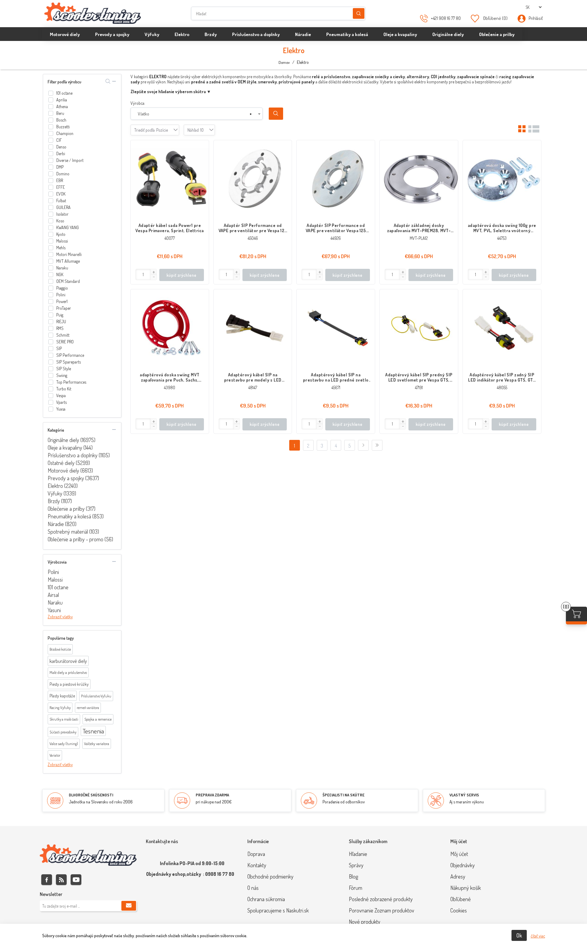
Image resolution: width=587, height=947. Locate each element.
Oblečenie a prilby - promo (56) (80, 539)
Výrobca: (138, 103)
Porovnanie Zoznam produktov (381, 910)
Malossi (62, 240)
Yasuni (54, 610)
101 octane (64, 93)
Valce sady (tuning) (64, 743)
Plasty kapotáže (62, 695)
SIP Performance (70, 355)
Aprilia (61, 99)
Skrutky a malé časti (64, 719)
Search (276, 114)
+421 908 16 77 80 (446, 18)
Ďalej (363, 445)
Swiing (61, 375)
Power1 (62, 301)
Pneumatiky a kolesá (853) (76, 516)
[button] (153, 272)
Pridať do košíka (201, 148)
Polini (60, 294)
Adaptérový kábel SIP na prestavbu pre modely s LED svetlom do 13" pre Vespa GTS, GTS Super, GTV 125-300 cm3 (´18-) (253, 377)
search (108, 81)
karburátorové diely (68, 661)
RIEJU (61, 321)
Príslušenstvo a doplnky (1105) (79, 455)
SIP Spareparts (68, 361)
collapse (114, 81)
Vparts (61, 402)
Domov (284, 62)
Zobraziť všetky (60, 616)
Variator (55, 755)
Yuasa (60, 408)
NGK (59, 274)
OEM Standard (68, 281)
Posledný (377, 445)
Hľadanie (358, 13)
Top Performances (71, 382)
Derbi (60, 153)
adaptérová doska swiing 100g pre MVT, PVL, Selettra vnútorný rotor (502, 228)
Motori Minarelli (69, 254)
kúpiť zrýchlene (182, 275)
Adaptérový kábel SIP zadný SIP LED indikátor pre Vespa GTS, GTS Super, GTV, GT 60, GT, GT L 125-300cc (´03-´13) (501, 377)
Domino (62, 173)
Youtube (76, 879)
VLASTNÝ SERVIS (464, 794)
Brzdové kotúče (60, 649)
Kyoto (60, 234)
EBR (59, 180)
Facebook (46, 879)
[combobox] (197, 114)
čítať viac (538, 935)
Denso (61, 146)
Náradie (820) (62, 524)
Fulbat (61, 200)
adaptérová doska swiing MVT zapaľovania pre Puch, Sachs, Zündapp (169, 377)
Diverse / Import (69, 160)
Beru (60, 113)
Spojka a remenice (98, 719)
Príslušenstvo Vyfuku (96, 696)
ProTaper (63, 308)
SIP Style (63, 368)
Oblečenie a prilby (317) (71, 508)
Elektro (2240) (63, 485)
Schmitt (62, 335)
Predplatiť (128, 906)
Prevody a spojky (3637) (73, 478)
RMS (60, 328)
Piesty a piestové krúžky (69, 684)
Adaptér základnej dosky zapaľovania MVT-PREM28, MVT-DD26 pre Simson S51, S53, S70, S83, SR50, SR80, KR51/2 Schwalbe (418, 228)
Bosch (61, 119)
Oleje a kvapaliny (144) (70, 447)
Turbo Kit (63, 388)
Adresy (457, 876)
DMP (60, 167)
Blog (353, 876)
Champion (64, 133)
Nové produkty (364, 921)
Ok (519, 935)
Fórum (355, 887)
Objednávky (462, 865)
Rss (61, 879)
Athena (62, 106)
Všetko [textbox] (143, 113)
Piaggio (62, 288)
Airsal (53, 594)
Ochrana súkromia (266, 899)
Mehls (60, 247)
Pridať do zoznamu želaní (201, 172)
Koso (60, 220)
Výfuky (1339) (62, 493)
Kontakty (256, 865)
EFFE (60, 187)
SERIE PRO (65, 341)
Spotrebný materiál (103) (73, 531)
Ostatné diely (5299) (69, 462)
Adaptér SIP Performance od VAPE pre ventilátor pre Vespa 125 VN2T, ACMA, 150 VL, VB (253, 228)
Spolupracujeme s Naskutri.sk (278, 910)
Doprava (256, 853)
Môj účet (459, 853)
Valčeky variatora (96, 743)
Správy (356, 865)
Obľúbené (460, 899)
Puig (59, 314)
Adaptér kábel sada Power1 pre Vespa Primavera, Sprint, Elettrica (169, 228)
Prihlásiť (536, 18)
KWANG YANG (67, 227)
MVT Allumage (68, 261)
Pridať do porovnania (201, 160)
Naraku (62, 267)
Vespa (61, 395)
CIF (59, 140)
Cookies (458, 910)
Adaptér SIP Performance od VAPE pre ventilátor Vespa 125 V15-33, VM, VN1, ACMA (336, 228)
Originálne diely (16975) (71, 440)
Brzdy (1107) (60, 501)
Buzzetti (63, 126)
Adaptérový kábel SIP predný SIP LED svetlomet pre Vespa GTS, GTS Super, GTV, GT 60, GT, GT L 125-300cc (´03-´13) (418, 377)
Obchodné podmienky (270, 876)
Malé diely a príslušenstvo (68, 672)
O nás (253, 887)
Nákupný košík (465, 887)
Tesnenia (93, 731)
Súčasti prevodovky (63, 732)
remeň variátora (88, 707)
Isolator (62, 214)
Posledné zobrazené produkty (381, 899)
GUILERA (63, 207)
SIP (59, 348)
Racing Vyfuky (60, 707)
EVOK (60, 193)
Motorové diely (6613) (70, 470)
